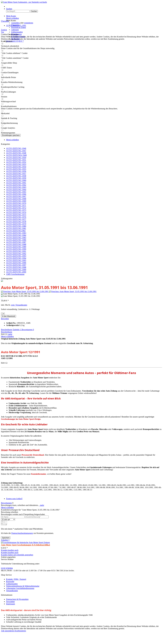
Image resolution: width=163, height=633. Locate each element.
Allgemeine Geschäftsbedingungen (20, 588)
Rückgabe (10, 581)
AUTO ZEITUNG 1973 (16, 210)
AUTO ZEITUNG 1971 (16, 205)
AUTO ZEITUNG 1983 (16, 233)
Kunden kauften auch (9, 550)
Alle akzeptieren (8, 631)
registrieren (28, 23)
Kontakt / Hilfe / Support (16, 579)
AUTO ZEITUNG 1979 (16, 224)
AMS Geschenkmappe (15, 274)
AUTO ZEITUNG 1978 (16, 221)
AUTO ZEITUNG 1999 (16, 270)
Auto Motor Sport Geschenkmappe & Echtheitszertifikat (25, 545)
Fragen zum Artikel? (14, 499)
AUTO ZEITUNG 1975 (16, 215)
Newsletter (10, 601)
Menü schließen (12, 18)
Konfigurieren (20, 631)
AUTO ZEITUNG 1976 (16, 217)
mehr (10, 334)
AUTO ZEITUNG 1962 (16, 185)
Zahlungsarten (17, 32)
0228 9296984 (7, 568)
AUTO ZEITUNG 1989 (16, 247)
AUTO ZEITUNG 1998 (16, 267)
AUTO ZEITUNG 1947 (16, 151)
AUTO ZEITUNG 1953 (16, 164)
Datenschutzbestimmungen (22, 533)
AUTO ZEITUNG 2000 (16, 272)
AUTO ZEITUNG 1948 (16, 153)
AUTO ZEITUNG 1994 (16, 258)
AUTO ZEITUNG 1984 (16, 235)
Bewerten (5, 319)
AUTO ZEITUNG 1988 (16, 244)
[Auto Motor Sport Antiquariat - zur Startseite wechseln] (24, 2)
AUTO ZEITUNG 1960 (16, 180)
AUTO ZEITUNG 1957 (16, 173)
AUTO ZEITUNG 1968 (16, 199)
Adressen (15, 30)
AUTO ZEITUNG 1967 (16, 196)
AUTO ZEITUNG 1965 (16, 192)
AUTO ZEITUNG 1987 (16, 242)
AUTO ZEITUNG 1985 (16, 238)
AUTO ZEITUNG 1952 (16, 162)
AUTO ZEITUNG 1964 (16, 189)
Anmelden (15, 23)
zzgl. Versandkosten (19, 305)
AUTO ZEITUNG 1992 (16, 254)
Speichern (5, 538)
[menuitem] (84, 6)
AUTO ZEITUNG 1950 (16, 157)
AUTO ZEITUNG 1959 (16, 178)
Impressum (10, 604)
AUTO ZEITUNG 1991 (16, 251)
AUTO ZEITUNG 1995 (16, 260)
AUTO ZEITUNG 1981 (16, 228)
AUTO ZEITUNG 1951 (16, 160)
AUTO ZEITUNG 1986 (16, 240)
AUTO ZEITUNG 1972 (16, 208)
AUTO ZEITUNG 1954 (16, 167)
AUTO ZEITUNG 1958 (16, 176)
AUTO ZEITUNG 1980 (16, 226)
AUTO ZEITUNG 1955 (16, 169)
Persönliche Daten (18, 27)
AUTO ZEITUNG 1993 (16, 256)
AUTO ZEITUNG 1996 (16, 263)
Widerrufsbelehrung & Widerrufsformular (22, 586)
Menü (8, 6)
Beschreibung (6, 330)
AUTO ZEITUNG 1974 (16, 212)
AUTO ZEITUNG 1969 (16, 201)
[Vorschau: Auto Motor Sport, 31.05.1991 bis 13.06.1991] (25, 291)
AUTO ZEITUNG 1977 (16, 219)
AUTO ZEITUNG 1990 (16, 249)
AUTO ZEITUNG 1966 (16, 194)
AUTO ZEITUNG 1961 (16, 183)
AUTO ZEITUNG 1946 (16, 148)
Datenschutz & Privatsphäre (17, 599)
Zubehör (17, 330)
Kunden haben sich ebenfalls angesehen (17, 555)
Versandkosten (12, 591)
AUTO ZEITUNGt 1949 (16, 155)
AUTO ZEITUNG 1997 (16, 265)
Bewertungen (28, 330)
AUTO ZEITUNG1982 (16, 231)
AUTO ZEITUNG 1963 (16, 187)
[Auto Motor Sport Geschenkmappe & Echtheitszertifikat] (25, 542)
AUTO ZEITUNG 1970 (16, 203)
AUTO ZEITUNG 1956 (16, 171)
